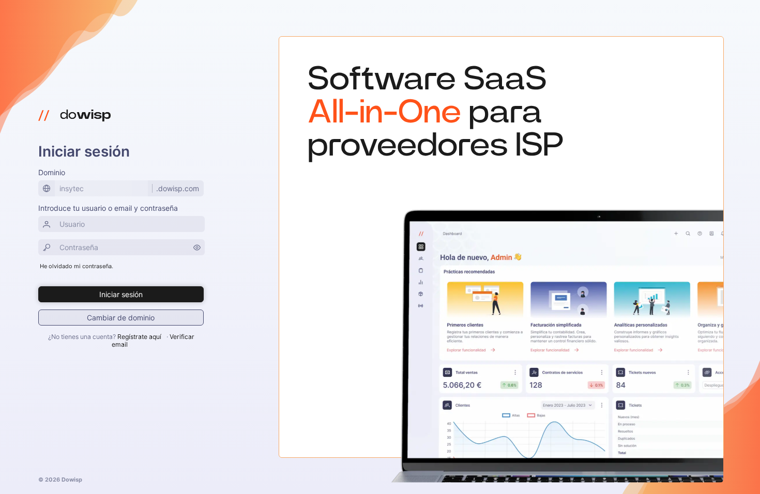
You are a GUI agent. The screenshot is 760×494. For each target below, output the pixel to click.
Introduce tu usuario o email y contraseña (108, 208)
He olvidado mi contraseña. (76, 266)
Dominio (51, 172)
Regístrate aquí (139, 337)
